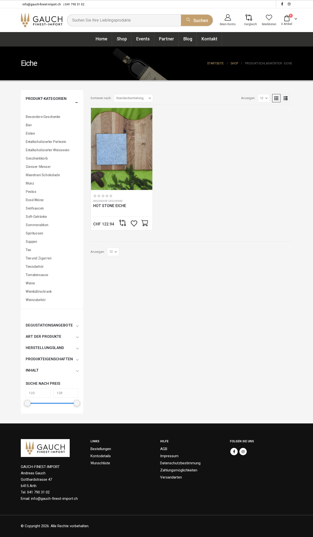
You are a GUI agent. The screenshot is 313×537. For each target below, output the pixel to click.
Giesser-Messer (38, 167)
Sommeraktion (37, 225)
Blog (187, 38)
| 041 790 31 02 (74, 4)
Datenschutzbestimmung (180, 463)
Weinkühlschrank (39, 291)
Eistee (30, 133)
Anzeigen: (248, 98)
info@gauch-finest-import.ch (41, 4)
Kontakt (209, 38)
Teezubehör (35, 266)
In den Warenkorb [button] (144, 223)
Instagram (243, 451)
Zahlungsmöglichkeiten (178, 470)
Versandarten (171, 477)
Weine (30, 283)
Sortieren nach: (101, 98)
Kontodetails (100, 456)
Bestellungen (100, 449)
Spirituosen (34, 233)
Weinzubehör (36, 300)
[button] (276, 98)
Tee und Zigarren (38, 258)
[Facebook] (282, 4)
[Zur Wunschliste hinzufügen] (134, 223)
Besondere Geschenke (108, 201)
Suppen (31, 242)
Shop (122, 38)
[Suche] (197, 19)
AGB (163, 449)
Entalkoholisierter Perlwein (46, 142)
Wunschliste (100, 463)
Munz (30, 183)
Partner (166, 38)
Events (143, 38)
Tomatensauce (37, 275)
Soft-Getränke (36, 217)
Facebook (234, 451)
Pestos (31, 192)
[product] (121, 149)
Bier (29, 125)
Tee (28, 250)
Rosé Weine (35, 200)
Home (101, 38)
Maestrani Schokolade (43, 175)
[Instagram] (289, 4)
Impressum (169, 456)
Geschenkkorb (37, 158)
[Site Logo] (41, 20)
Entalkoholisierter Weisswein (47, 150)
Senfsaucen (35, 208)
